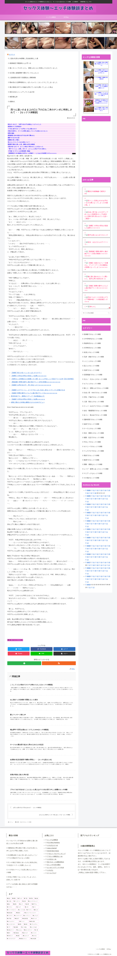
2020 (88, 537)
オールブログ (51, 873)
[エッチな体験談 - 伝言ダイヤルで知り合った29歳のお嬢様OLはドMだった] (89, 72)
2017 (88, 562)
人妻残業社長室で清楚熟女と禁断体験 (23, 77)
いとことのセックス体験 (92, 361)
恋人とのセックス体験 (91, 366)
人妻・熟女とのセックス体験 (94, 401)
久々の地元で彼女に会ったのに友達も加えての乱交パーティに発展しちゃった (21, 864)
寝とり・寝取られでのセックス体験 (96, 388)
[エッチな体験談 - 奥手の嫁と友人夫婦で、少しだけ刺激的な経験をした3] (89, 87)
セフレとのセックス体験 (92, 384)
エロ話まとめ (51, 859)
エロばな (50, 870)
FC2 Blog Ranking (53, 842)
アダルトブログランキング (56, 854)
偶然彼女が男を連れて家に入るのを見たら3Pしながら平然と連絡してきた (21, 849)
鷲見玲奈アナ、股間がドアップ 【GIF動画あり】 (28, 396)
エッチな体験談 (52, 840)
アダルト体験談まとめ (55, 856)
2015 (88, 576)
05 (109, 490)
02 (98, 490)
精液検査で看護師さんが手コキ (20, 63)
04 (105, 490)
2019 (88, 546)
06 (88, 493)
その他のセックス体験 (91, 478)
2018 (88, 554)
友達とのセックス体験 (91, 352)
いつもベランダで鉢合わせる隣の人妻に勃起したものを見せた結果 (21, 842)
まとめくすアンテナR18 (55, 867)
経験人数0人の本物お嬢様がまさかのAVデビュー (28, 402)
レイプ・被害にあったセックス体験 (96, 469)
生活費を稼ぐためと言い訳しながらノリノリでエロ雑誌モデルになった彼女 (21, 856)
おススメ (12, 54)
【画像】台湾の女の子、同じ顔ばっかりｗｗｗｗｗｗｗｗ (31, 385)
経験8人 (12, 101)
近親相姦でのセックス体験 (93, 375)
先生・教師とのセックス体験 (94, 433)
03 (101, 490)
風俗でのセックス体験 (91, 455)
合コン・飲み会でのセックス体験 (95, 415)
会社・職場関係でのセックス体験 (95, 410)
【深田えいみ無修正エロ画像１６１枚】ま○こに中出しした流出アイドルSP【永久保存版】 (42, 379)
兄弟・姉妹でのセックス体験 (94, 357)
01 (94, 490)
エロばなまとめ (52, 845)
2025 (88, 496)
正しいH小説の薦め (54, 865)
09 (99, 498)
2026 (88, 490)
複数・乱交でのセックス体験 (16, 640)
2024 (88, 504)
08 (95, 493)
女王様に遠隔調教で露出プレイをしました (24, 73)
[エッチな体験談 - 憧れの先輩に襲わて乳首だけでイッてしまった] (89, 64)
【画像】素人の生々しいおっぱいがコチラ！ (26, 373)
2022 (88, 521)
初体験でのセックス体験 (92, 334)
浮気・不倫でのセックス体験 (94, 397)
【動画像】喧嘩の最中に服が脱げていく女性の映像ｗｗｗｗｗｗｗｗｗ (35, 382)
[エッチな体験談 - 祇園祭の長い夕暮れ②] (89, 79)
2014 (88, 584)
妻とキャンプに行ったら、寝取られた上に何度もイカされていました (33, 68)
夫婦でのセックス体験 (91, 370)
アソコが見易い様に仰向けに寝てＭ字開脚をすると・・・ (21, 885)
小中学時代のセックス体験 (93, 339)
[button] (108, 313)
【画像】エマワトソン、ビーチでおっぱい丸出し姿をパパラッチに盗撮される (38, 390)
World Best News (53, 851)
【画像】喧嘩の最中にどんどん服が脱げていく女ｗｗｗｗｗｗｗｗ (34, 393)
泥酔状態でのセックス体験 (93, 419)
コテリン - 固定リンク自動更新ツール (6, 23)
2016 (88, 568)
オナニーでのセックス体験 (93, 446)
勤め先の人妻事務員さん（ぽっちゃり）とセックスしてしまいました (33, 82)
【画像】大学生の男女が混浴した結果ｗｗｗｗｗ (28, 399)
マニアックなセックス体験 (93, 473)
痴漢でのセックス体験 (91, 460)
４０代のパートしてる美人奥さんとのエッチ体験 (21, 871)
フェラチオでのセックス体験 (94, 451)
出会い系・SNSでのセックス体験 (95, 392)
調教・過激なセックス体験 (93, 464)
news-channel (52, 848)
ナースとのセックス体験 (92, 428)
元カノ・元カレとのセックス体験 (95, 379)
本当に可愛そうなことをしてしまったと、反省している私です (21, 878)
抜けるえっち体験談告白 (55, 862)
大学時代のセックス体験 (92, 348)
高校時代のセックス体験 (92, 343)
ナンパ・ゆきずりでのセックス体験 (96, 406)
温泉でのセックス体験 (91, 424)
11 (107, 498)
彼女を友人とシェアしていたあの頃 (22, 92)
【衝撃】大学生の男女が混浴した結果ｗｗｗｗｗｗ (29, 376)
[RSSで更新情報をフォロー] (59, 663)
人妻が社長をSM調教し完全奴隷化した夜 (24, 58)
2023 (88, 512)
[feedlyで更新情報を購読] (24, 663)
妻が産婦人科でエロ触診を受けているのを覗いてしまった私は (31, 87)
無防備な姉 (13, 97)
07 (92, 493)
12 (88, 501)
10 (103, 498)
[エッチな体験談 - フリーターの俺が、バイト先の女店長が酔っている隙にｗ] (89, 95)
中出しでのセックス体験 (92, 442)
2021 (88, 529)
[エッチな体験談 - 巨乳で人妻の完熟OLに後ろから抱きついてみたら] (89, 110)
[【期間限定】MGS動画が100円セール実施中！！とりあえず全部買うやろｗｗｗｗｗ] (89, 102)
